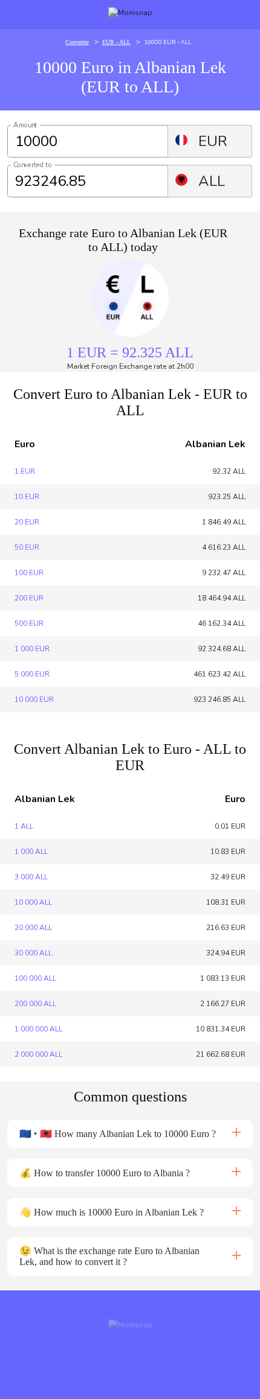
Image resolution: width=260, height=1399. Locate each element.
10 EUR (27, 497)
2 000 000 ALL (38, 1054)
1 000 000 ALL (38, 1029)
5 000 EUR (32, 674)
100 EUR (29, 573)
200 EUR (29, 598)
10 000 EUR (34, 699)
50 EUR (27, 547)
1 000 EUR (32, 649)
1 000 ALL (31, 851)
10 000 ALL (33, 902)
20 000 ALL (33, 927)
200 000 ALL (35, 1004)
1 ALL (24, 826)
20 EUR (27, 522)
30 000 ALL (33, 953)
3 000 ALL (31, 877)
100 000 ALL (35, 978)
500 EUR (29, 623)
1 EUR (25, 471)
